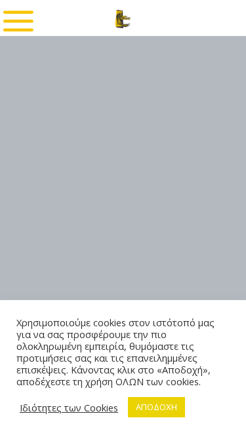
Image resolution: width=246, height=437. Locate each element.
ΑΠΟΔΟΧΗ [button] (156, 407)
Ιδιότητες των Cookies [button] (69, 407)
